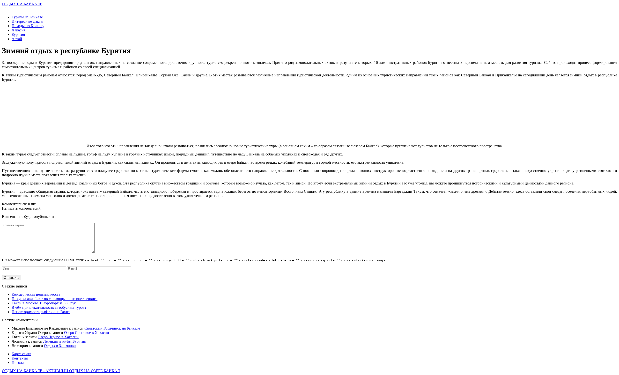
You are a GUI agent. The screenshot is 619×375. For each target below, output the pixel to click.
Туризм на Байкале (27, 17)
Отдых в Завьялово (60, 346)
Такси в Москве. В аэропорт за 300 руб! (44, 303)
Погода (18, 362)
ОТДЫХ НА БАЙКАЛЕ (22, 4)
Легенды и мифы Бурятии (64, 341)
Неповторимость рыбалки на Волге (41, 312)
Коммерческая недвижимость (36, 294)
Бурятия (18, 34)
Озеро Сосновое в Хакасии (86, 333)
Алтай (17, 39)
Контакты (20, 358)
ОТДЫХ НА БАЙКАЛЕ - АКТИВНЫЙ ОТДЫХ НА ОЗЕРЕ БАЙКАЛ (61, 371)
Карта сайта (21, 354)
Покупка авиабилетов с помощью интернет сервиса (54, 299)
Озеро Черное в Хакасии (58, 337)
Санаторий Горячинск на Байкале (112, 328)
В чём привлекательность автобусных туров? (49, 307)
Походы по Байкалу (28, 26)
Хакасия (18, 30)
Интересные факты (27, 21)
